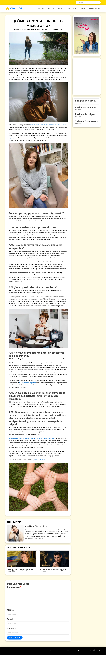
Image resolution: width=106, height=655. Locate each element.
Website (11, 628)
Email (10, 619)
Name (10, 609)
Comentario (14, 586)
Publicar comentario (15, 637)
